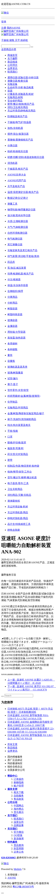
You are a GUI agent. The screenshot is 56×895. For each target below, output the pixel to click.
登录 (3, 21)
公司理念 (12, 65)
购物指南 (19, 782)
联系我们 (12, 71)
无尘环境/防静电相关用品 (21, 110)
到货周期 (19, 848)
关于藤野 (12, 58)
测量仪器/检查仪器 (17, 80)
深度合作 (19, 822)
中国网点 (19, 805)
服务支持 (12, 789)
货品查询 (19, 845)
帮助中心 (12, 775)
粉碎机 (24, 40)
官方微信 (19, 832)
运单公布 (19, 851)
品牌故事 (19, 825)
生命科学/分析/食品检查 (20, 87)
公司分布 (12, 802)
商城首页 (12, 55)
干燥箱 (5, 40)
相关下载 (19, 792)
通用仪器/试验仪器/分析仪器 (23, 77)
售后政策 (19, 799)
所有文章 (12, 744)
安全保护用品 (14, 100)
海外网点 (19, 808)
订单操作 (19, 779)
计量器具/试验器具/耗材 (20, 94)
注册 (3, 27)
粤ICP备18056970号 (23, 886)
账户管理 (19, 785)
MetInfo (18, 869)
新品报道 (12, 61)
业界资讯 (12, 68)
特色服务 (12, 842)
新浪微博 (19, 838)
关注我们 (12, 828)
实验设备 (12, 84)
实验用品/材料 (15, 97)
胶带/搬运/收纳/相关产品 (20, 104)
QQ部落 (18, 835)
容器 (9, 90)
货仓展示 (19, 812)
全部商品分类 (8, 49)
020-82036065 (8, 857)
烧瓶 (12, 40)
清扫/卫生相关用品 (17, 107)
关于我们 (12, 815)
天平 (18, 40)
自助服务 (19, 795)
